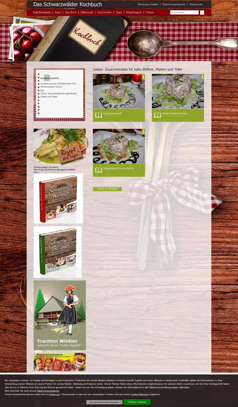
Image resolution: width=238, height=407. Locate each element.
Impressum (54, 394)
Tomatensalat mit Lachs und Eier (118, 168)
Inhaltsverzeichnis (50, 78)
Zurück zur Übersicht (107, 189)
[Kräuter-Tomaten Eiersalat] (178, 108)
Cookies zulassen (137, 402)
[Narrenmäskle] (60, 370)
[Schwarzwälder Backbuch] (58, 277)
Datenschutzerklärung (48, 391)
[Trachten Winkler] (60, 349)
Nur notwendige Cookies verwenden (104, 402)
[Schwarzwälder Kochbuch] (58, 223)
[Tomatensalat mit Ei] (119, 108)
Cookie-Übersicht (139, 394)
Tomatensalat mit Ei (112, 113)
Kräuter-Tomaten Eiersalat (174, 113)
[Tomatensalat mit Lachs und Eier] (119, 163)
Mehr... (37, 172)
